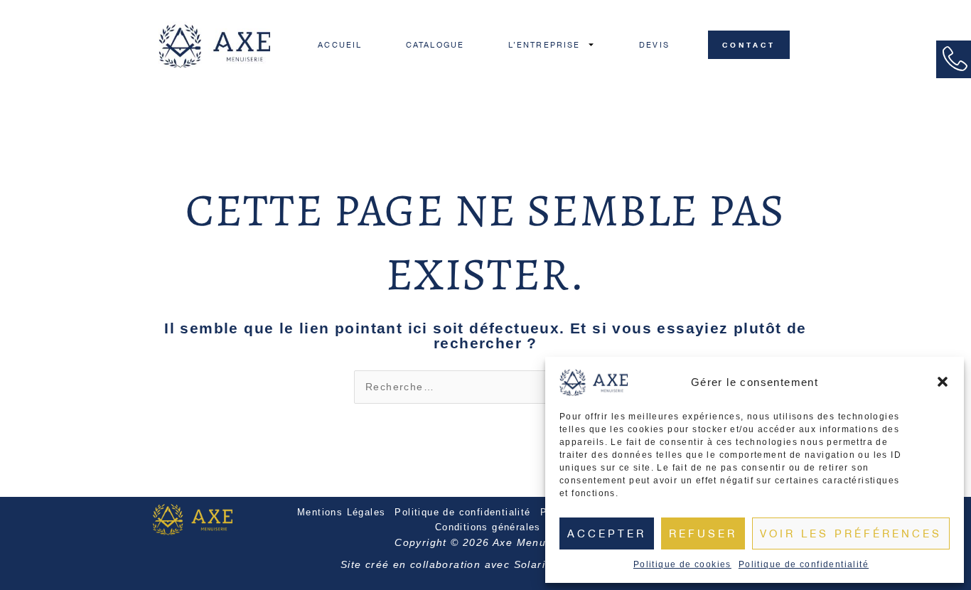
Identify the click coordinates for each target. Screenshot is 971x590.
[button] (942, 382)
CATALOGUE (435, 45)
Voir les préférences (851, 533)
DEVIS (654, 45)
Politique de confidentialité (804, 564)
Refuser (703, 533)
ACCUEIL (340, 45)
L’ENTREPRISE (544, 45)
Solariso (536, 564)
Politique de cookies (682, 564)
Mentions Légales (341, 512)
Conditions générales (488, 527)
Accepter (606, 533)
